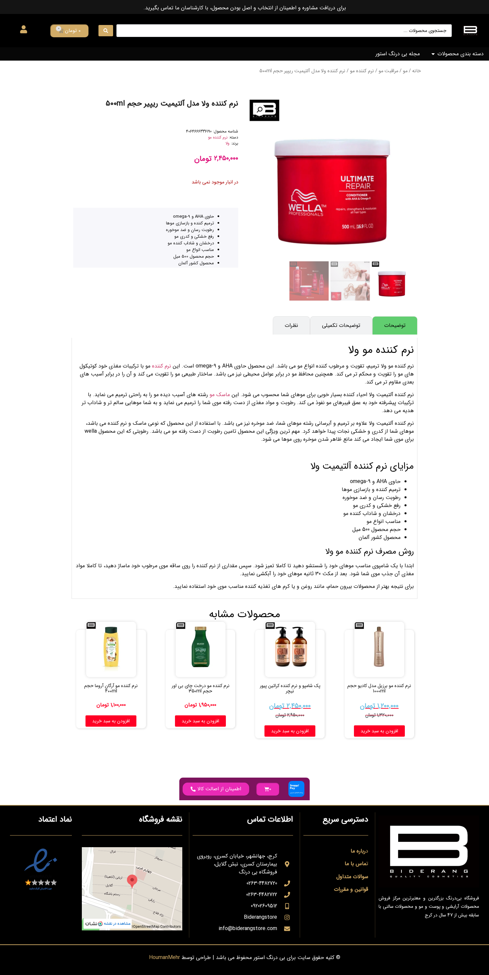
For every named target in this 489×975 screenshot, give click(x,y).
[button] (259, 110)
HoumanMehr (164, 957)
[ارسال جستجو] (105, 30)
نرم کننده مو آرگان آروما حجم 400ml (111, 688)
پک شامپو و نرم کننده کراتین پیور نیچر (290, 688)
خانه (416, 71)
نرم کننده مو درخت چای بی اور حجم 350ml (201, 688)
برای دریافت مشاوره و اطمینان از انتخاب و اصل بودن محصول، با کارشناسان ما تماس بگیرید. (244, 8)
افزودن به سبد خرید (379, 731)
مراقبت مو (388, 71)
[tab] (394, 325)
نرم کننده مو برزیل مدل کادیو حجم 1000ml (379, 688)
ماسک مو (220, 394)
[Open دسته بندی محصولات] (433, 54)
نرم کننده (161, 366)
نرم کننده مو (362, 71)
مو (405, 71)
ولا (228, 143)
